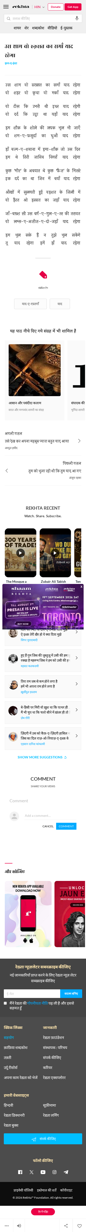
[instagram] (54, 1172)
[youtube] (43, 1172)
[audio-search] (77, 18)
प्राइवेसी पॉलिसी (23, 1190)
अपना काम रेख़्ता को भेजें (21, 1077)
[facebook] (20, 1172)
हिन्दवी (8, 1105)
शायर (17, 28)
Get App (73, 7)
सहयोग (9, 1037)
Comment (66, 826)
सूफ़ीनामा (49, 1105)
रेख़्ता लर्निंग (51, 1115)
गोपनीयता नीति (37, 1003)
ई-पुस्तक (66, 28)
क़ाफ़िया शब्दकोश (15, 1047)
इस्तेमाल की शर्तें (46, 1190)
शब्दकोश (38, 28)
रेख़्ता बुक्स (11, 1125)
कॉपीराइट (66, 1190)
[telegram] (66, 1172)
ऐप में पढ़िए (43, 1211)
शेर (26, 28)
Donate (55, 7)
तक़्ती (7, 1057)
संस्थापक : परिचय (55, 1047)
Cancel (48, 826)
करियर (47, 1067)
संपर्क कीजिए (52, 1057)
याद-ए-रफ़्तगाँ (30, 304)
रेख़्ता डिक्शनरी (14, 1115)
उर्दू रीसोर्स (10, 1067)
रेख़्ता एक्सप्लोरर (54, 1077)
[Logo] (20, 7)
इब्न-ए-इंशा (11, 63)
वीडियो (52, 28)
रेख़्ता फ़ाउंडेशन (53, 1037)
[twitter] (31, 1172)
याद (60, 304)
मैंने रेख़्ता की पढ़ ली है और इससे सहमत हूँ (42, 1005)
